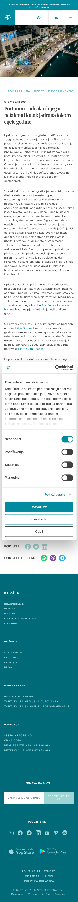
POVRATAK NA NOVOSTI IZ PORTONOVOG (40, 91)
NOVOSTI (10, 662)
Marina (10, 613)
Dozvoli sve (39, 507)
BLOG (8, 667)
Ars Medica (49, 305)
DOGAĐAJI (12, 657)
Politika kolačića (39, 881)
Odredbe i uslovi (39, 876)
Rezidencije (14, 603)
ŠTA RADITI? (13, 652)
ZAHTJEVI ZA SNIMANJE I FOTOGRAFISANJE (37, 706)
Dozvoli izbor (39, 519)
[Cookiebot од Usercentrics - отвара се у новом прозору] (55, 367)
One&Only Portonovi (21, 618)
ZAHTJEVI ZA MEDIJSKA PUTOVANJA (31, 701)
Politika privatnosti (39, 871)
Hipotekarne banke (31, 348)
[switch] (67, 452)
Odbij (39, 531)
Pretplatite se (58, 798)
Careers (11, 623)
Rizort (9, 608)
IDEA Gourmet (24, 328)
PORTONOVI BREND (18, 696)
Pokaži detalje (55, 494)
